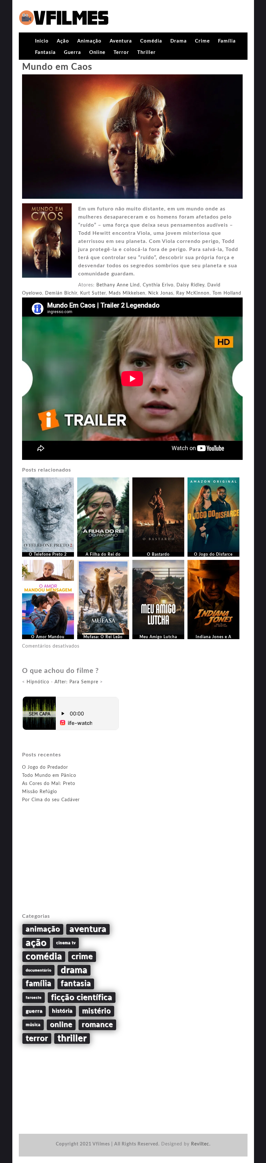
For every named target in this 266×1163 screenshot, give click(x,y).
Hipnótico (38, 682)
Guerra (72, 52)
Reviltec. (201, 1144)
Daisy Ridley (190, 285)
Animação (89, 41)
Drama (178, 41)
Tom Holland (226, 293)
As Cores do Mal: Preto (48, 783)
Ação (63, 41)
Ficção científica (81, 997)
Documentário (38, 970)
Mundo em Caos (57, 66)
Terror (121, 52)
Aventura (121, 41)
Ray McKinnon (193, 293)
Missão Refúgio (39, 792)
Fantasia (45, 52)
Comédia (151, 41)
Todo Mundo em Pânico (49, 775)
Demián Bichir (61, 293)
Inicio (42, 41)
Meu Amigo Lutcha (158, 637)
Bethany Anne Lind (118, 285)
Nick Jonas (160, 293)
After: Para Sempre (76, 682)
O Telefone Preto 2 (48, 554)
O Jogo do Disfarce (213, 554)
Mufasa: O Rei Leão (103, 637)
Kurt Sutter (93, 293)
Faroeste (34, 997)
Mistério (96, 1011)
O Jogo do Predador (45, 767)
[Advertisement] (70, 865)
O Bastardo (158, 554)
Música (33, 1024)
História (62, 1011)
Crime (202, 41)
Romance (97, 1024)
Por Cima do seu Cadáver (51, 800)
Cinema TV (66, 943)
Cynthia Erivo (158, 285)
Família (227, 41)
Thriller (146, 52)
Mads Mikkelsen (127, 293)
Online (97, 52)
